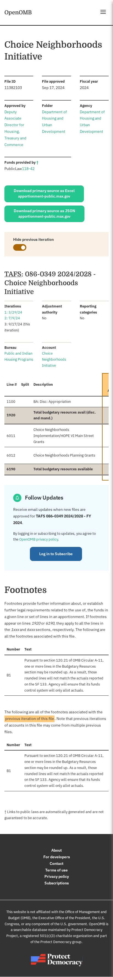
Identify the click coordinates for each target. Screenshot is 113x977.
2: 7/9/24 (12, 318)
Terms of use (56, 870)
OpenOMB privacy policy (38, 539)
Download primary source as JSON (44, 213)
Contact (56, 863)
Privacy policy (56, 876)
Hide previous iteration (33, 239)
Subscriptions (56, 883)
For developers (56, 856)
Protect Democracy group (60, 942)
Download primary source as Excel (44, 193)
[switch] (19, 247)
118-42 (28, 168)
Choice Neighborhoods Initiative (54, 359)
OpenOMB (18, 12)
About (56, 850)
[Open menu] (103, 11)
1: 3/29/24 (13, 312)
